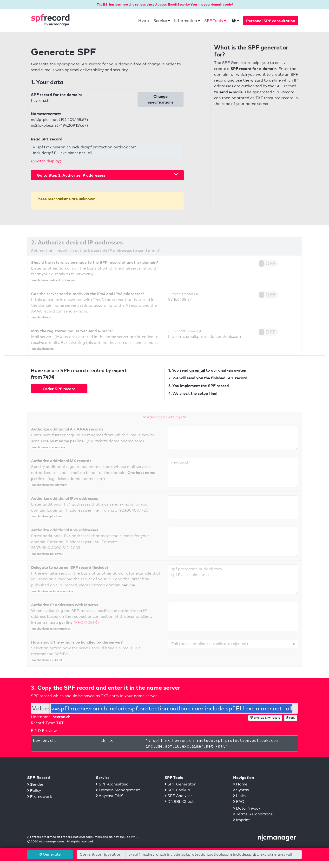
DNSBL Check (180, 801)
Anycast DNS (111, 795)
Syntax (242, 790)
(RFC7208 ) (86, 622)
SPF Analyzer (179, 795)
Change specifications (160, 99)
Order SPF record (59, 388)
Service (160, 20)
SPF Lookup (178, 790)
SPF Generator (181, 784)
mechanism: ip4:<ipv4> (47, 516)
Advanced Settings (164, 417)
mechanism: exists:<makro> (51, 628)
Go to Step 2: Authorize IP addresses (71, 175)
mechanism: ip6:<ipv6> (47, 553)
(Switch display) (46, 161)
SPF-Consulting (113, 784)
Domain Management (119, 790)
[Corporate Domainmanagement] (277, 837)
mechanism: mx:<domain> (50, 484)
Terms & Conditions (254, 814)
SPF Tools (213, 20)
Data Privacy (247, 808)
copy (291, 717)
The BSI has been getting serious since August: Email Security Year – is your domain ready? (165, 4)
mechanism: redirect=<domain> (54, 280)
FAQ (239, 801)
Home (144, 20)
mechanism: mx (43, 348)
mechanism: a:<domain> (48, 447)
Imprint (242, 820)
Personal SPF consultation (270, 20)
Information (185, 20)
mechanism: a (41, 317)
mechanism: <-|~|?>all (47, 660)
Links (240, 795)
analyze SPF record (266, 717)
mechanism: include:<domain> (52, 591)
